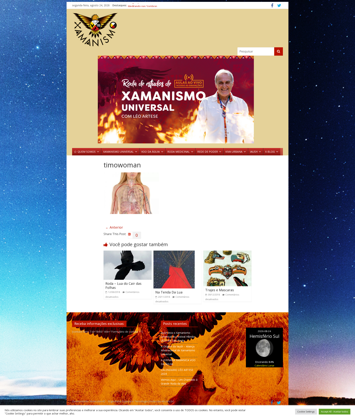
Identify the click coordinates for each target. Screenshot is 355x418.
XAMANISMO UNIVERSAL (118, 151)
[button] (177, 99)
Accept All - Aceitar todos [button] (334, 411)
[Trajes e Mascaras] (227, 253)
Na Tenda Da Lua (168, 292)
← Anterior (114, 227)
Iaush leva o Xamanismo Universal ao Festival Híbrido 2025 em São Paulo (178, 336)
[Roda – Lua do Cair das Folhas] (128, 253)
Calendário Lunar (264, 365)
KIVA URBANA (233, 151)
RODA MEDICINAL (178, 151)
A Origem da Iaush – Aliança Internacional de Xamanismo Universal (178, 350)
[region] (177, 99)
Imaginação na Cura (140, 5)
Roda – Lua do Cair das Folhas (123, 285)
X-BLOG (270, 151)
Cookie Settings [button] (306, 411)
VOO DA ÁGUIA (150, 151)
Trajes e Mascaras (219, 290)
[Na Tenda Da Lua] (174, 253)
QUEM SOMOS (87, 151)
